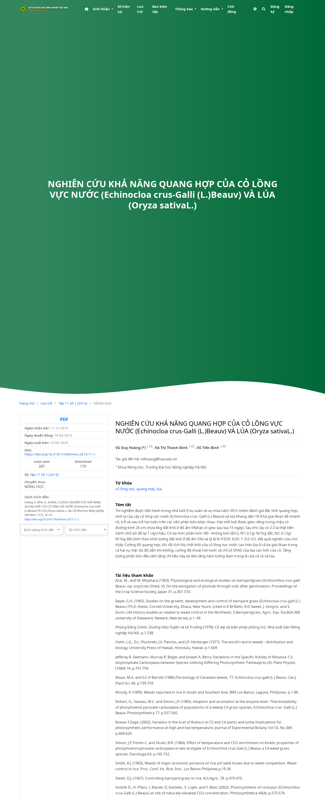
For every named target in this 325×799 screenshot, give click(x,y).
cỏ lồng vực (125, 488)
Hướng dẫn (210, 9)
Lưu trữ (140, 9)
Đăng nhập (289, 9)
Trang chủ (26, 403)
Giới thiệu (102, 9)
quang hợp (145, 488)
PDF (64, 419)
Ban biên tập (159, 9)
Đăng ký (275, 9)
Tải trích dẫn (77, 529)
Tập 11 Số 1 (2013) (73, 403)
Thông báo (184, 9)
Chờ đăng (232, 9)
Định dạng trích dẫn (39, 529)
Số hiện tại (124, 9)
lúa (159, 488)
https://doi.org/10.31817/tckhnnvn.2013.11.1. (60, 454)
